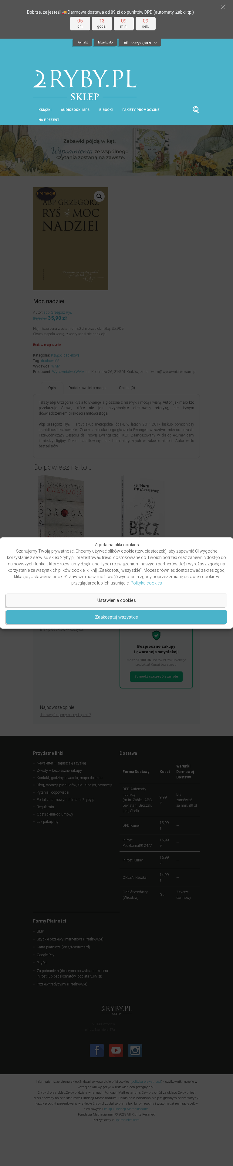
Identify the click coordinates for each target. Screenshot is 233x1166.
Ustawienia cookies (116, 600)
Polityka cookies (146, 583)
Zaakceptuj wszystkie (116, 617)
